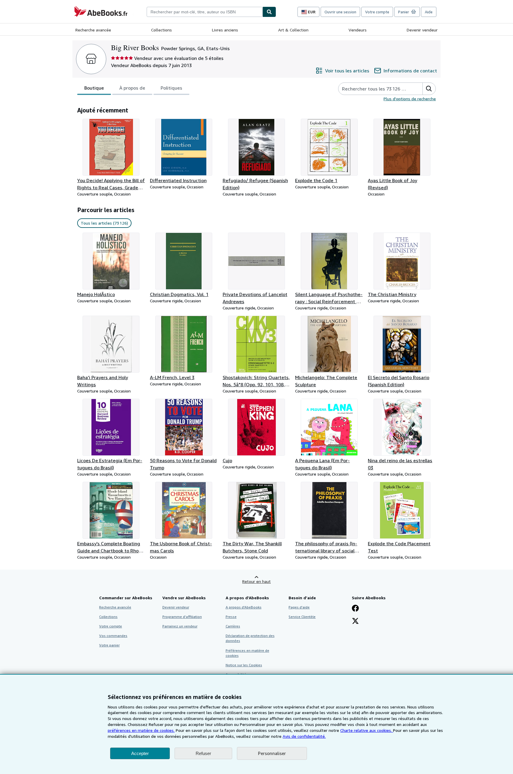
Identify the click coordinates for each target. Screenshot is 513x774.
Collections (161, 29)
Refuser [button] (203, 753)
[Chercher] (269, 12)
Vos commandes (113, 635)
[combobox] (204, 12)
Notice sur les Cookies (244, 665)
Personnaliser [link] (272, 753)
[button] (429, 89)
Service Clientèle (302, 616)
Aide (429, 11)
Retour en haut (256, 581)
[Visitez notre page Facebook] (355, 608)
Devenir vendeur (422, 29)
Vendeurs (358, 29)
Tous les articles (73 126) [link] (104, 222)
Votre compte (377, 11)
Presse (231, 616)
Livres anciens (225, 29)
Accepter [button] (140, 753)
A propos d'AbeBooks (244, 607)
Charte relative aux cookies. (366, 730)
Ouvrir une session (340, 11)
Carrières (233, 626)
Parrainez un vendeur (179, 626)
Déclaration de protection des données (250, 638)
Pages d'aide (299, 607)
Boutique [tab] (94, 88)
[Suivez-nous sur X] (355, 621)
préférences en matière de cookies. (141, 730)
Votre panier (109, 645)
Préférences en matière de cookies (247, 653)
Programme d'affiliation (182, 616)
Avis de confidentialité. (304, 736)
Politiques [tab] (171, 88)
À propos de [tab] (132, 88)
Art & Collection (293, 29)
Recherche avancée (93, 29)
